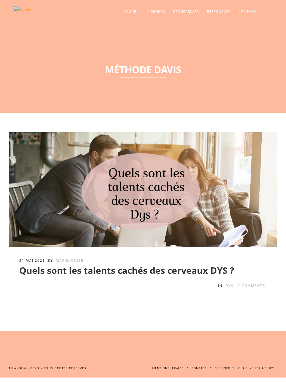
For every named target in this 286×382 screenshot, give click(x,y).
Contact (247, 11)
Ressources (219, 11)
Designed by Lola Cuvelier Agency (244, 368)
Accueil (131, 11)
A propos (156, 11)
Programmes (186, 11)
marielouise (70, 260)
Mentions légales (167, 368)
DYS (229, 285)
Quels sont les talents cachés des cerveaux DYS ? (126, 270)
